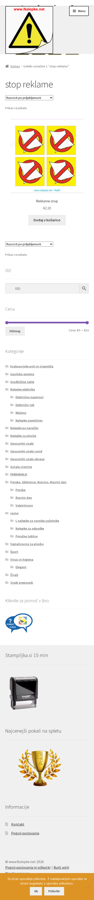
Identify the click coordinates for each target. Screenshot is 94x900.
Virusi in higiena (21, 559)
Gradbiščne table (22, 382)
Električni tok (25, 405)
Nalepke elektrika (22, 389)
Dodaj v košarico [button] (47, 220)
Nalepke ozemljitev (29, 420)
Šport (14, 552)
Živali (14, 575)
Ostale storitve (21, 467)
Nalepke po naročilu (24, 428)
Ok (36, 891)
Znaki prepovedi (21, 583)
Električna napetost (30, 397)
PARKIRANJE (18, 474)
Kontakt (17, 824)
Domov (15, 66)
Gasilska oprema (22, 374)
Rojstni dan (24, 498)
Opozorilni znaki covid (26, 451)
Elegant (21, 567)
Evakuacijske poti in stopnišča (31, 366)
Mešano (21, 413)
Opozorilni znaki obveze (27, 459)
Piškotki (54, 891)
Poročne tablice (27, 536)
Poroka (21, 490)
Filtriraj (15, 331)
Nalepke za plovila (23, 436)
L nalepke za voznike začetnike (37, 521)
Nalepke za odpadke (30, 528)
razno (14, 513)
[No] (88, 886)
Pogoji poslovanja (25, 833)
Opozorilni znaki (22, 443)
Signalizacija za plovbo (27, 544)
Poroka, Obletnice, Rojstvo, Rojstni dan (38, 482)
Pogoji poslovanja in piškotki (27, 867)
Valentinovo (24, 505)
